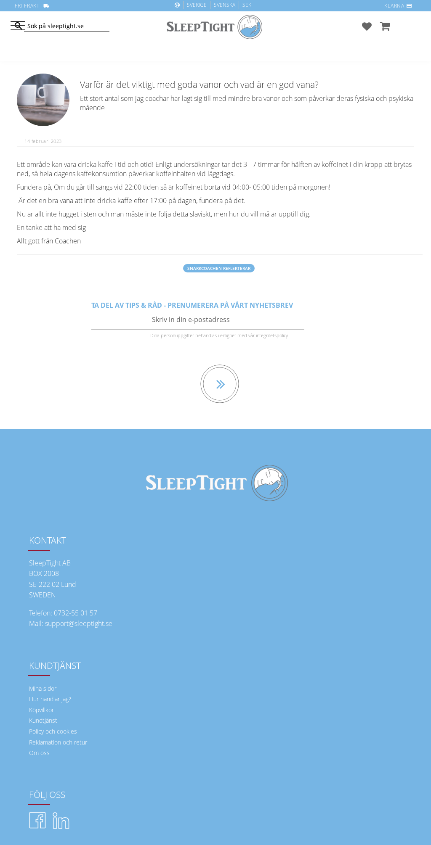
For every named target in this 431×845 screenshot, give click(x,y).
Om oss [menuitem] (39, 753)
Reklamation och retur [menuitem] (58, 742)
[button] (18, 26)
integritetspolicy (272, 335)
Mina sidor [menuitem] (42, 688)
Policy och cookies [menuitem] (53, 731)
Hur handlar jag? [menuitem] (50, 699)
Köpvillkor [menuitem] (41, 710)
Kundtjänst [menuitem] (43, 720)
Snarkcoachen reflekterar (218, 268)
